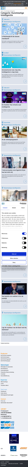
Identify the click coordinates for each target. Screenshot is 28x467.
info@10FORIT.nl (6, 416)
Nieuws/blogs (4, 381)
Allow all (14, 254)
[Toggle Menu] (26, 8)
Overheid (3, 374)
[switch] (24, 238)
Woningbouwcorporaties (7, 366)
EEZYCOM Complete (6, 355)
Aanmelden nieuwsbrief (6, 402)
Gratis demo (4, 393)
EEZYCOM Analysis (5, 360)
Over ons (3, 401)
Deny (14, 262)
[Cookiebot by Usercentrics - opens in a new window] (20, 204)
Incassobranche (4, 370)
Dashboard (3, 391)
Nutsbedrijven (4, 368)
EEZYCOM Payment (6, 359)
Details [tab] (14, 207)
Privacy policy (4, 463)
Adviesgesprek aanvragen (7, 395)
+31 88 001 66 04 (6, 418)
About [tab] (23, 207)
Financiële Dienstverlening (7, 372)
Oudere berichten (5, 343)
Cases (2, 383)
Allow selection (14, 258)
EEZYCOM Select (5, 357)
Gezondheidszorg (5, 375)
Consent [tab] (5, 207)
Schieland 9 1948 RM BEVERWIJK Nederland (6, 412)
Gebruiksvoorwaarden (13, 463)
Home (2, 11)
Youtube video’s (5, 385)
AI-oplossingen (17, 3)
